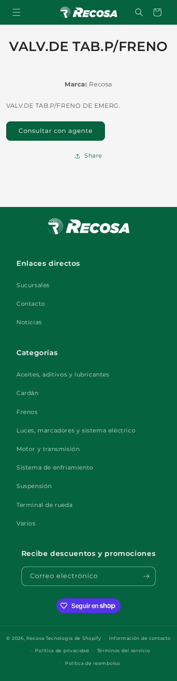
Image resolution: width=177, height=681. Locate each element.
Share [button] (93, 155)
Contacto (30, 303)
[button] (16, 12)
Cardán (27, 393)
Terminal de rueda (44, 505)
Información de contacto (139, 638)
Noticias (29, 322)
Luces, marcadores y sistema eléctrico (75, 430)
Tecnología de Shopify (73, 638)
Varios (26, 523)
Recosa (36, 638)
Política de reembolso (92, 663)
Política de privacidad (61, 650)
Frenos (27, 412)
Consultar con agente (56, 131)
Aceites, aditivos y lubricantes (62, 374)
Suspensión (34, 486)
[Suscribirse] (146, 576)
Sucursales (33, 285)
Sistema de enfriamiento (54, 467)
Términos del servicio (123, 650)
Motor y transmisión (47, 449)
